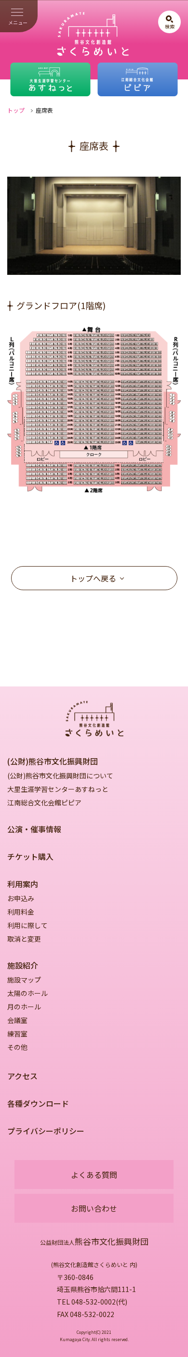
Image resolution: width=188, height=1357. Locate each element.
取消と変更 (24, 938)
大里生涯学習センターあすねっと (57, 789)
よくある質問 (94, 1174)
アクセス (22, 1076)
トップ (16, 110)
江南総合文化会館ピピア (44, 802)
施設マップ (24, 979)
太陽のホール (27, 993)
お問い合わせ (94, 1208)
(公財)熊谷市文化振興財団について (60, 775)
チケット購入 (30, 856)
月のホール (24, 1006)
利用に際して (27, 925)
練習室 (17, 1033)
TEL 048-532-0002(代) (92, 1301)
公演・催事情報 (34, 829)
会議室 (17, 1020)
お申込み (20, 898)
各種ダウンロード (38, 1103)
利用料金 (20, 912)
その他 (17, 1047)
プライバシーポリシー (45, 1131)
